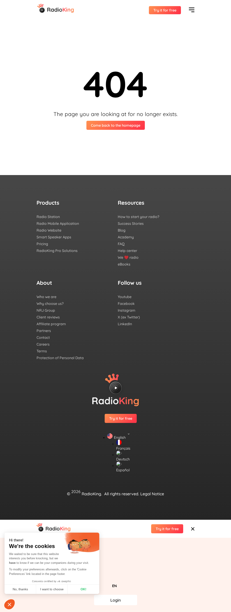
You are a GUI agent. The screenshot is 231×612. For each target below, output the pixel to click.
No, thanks (20, 589)
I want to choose (52, 589)
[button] (115, 549)
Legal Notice (152, 493)
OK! (83, 589)
